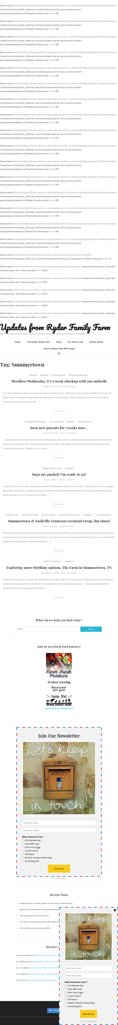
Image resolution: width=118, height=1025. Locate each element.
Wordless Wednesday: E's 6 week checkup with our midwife (59, 381)
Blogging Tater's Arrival (52, 468)
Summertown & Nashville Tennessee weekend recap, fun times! (59, 521)
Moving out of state (30, 515)
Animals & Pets (12, 515)
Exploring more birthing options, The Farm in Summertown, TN (59, 567)
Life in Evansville (56, 422)
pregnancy (69, 468)
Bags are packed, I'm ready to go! (59, 474)
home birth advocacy (52, 561)
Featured (33, 375)
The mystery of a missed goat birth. (35, 928)
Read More (59, 411)
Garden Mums (96, 342)
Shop (58, 342)
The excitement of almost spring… (34, 916)
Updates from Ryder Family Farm (55, 327)
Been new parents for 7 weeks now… (59, 427)
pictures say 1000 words (69, 515)
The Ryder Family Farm (38, 342)
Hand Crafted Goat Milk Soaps (59, 348)
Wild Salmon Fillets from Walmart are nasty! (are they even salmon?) (57, 980)
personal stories (59, 375)
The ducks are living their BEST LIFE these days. (40, 922)
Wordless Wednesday (78, 375)
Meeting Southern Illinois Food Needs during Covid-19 (42, 909)
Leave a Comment (68, 386)
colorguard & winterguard (35, 422)
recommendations (103, 515)
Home (18, 342)
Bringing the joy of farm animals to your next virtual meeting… (46, 903)
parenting (44, 375)
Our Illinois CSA (75, 342)
